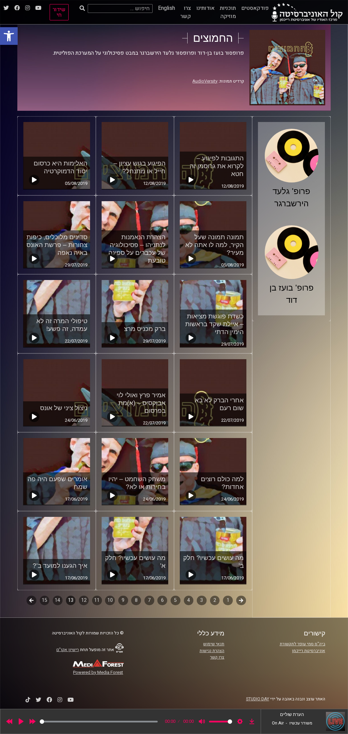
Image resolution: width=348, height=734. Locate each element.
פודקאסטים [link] (255, 8)
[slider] (99, 721)
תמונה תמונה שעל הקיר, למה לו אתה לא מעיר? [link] (214, 244)
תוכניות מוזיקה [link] (228, 12)
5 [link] (175, 600)
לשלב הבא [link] (31, 601)
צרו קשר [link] (185, 12)
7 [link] (149, 600)
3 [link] (201, 600)
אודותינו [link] (205, 8)
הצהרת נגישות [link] (211, 651)
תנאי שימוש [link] (213, 644)
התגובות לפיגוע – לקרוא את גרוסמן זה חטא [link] (217, 166)
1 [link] (228, 600)
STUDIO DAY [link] (257, 699)
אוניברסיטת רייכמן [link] (308, 651)
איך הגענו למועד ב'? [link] (60, 565)
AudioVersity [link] (205, 81)
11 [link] (97, 600)
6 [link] (162, 600)
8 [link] (136, 600)
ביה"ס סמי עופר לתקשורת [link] (302, 644)
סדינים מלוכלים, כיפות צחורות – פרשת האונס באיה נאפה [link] (57, 244)
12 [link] (84, 600)
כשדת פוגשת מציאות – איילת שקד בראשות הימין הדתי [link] (214, 324)
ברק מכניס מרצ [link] (145, 328)
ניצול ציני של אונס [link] (63, 408)
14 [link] (57, 600)
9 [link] (123, 600)
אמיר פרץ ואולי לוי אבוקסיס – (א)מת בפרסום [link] (141, 402)
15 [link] (44, 600)
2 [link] (214, 600)
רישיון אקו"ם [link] (67, 650)
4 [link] (188, 600)
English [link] (166, 8)
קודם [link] (241, 600)
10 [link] (110, 600)
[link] (9, 36)
